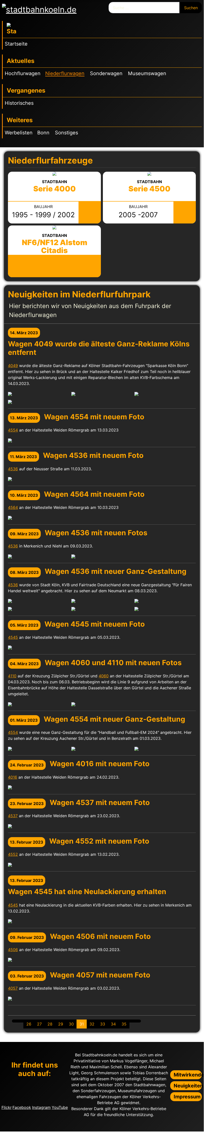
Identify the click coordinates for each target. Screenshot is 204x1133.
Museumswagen (147, 73)
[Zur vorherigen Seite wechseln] (21, 1021)
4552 (13, 854)
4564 (13, 507)
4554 (13, 430)
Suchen (191, 7)
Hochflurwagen (23, 73)
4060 (104, 675)
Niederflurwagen (64, 73)
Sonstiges (66, 133)
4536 (13, 468)
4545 (13, 637)
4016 (12, 777)
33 (102, 1024)
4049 (13, 365)
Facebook (21, 1107)
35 (124, 1024)
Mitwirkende (188, 1075)
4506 (13, 949)
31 (82, 1024)
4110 (12, 675)
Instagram (41, 1107)
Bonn (43, 133)
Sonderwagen (106, 73)
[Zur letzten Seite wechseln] (138, 1021)
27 (39, 1024)
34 (113, 1024)
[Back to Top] (197, 1125)
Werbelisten (19, 133)
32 (91, 1024)
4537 (13, 815)
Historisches (19, 103)
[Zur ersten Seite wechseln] (15, 1021)
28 (49, 1024)
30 (71, 1024)
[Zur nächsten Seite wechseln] (132, 1021)
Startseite (16, 44)
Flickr (6, 1107)
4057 (13, 988)
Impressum (187, 1097)
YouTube (60, 1107)
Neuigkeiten (188, 1086)
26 (28, 1024)
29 (60, 1024)
